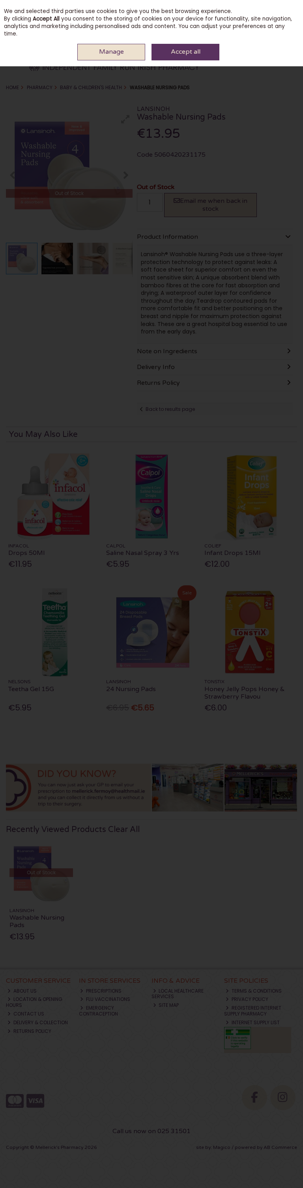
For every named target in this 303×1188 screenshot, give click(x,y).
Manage (111, 52)
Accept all (185, 52)
